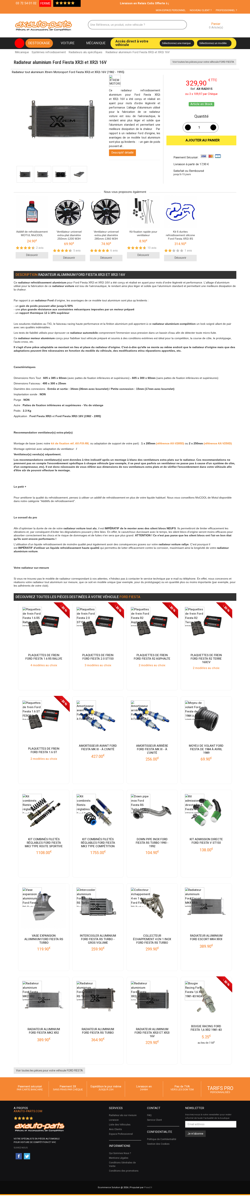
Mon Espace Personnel (171, 10)
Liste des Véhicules (119, 1124)
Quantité (201, 116)
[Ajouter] (213, 127)
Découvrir (32, 255)
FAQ (149, 1115)
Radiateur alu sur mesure (123, 1115)
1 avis (188, 250)
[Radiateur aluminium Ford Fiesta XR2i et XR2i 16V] (25, 174)
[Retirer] (188, 127)
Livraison (114, 1120)
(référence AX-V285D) (170, 443)
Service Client (154, 1120)
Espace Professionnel (121, 1134)
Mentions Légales (118, 1158)
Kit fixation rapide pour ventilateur (143, 233)
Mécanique (96, 43)
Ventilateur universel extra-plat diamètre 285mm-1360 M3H (106, 235)
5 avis (77, 250)
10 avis (151, 248)
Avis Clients (115, 1129)
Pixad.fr (148, 1187)
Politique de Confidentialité (161, 1139)
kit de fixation (70, 443)
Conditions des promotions (123, 1171)
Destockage (39, 43)
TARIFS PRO (220, 1089)
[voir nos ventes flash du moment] (20, 43)
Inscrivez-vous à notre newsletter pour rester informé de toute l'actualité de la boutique (208, 1116)
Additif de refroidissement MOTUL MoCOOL (32, 233)
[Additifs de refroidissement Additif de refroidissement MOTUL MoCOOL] (32, 212)
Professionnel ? (226, 10)
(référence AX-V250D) (218, 443)
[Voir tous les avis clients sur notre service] (77, 3)
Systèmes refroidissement (49, 52)
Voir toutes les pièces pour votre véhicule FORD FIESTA (203, 62)
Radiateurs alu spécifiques (85, 52)
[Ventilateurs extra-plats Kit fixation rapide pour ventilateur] (143, 212)
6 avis (114, 250)
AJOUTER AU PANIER (201, 140)
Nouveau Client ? (201, 10)
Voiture (68, 43)
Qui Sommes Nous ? (120, 1153)
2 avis (40, 248)
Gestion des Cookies (158, 1144)
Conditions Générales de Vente (122, 1164)
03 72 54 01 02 (26, 3)
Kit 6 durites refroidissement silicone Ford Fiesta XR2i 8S (180, 235)
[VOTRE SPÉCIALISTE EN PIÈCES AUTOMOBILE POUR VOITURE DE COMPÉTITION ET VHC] (39, 1127)
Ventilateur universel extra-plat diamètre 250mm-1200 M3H (69, 235)
